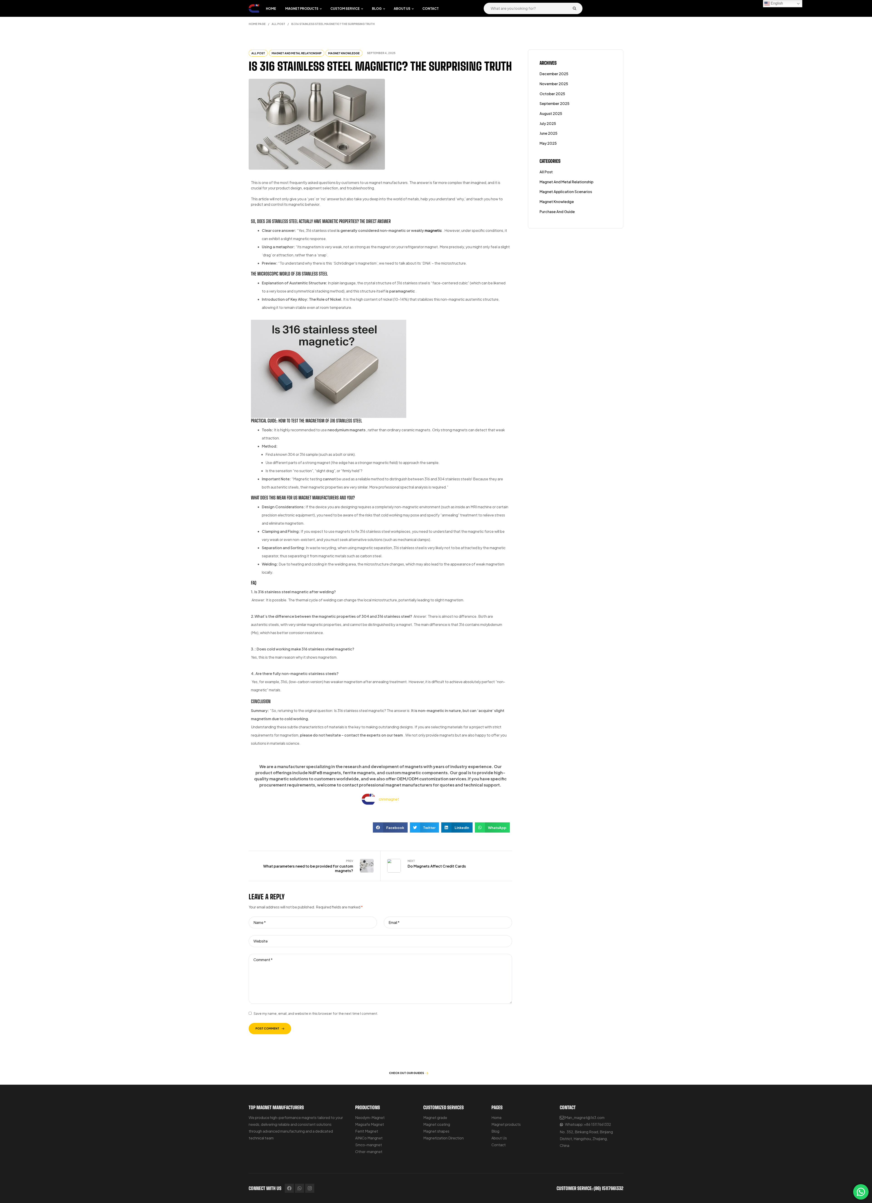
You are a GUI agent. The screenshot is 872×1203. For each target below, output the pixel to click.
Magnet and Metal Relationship (297, 53)
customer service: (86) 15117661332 (590, 1188)
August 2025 (551, 113)
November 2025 (554, 83)
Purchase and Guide (557, 211)
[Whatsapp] (299, 1188)
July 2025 (548, 123)
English (776, 3)
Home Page (257, 24)
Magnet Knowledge (344, 53)
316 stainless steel (282, 221)
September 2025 (555, 103)
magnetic (434, 230)
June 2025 (548, 133)
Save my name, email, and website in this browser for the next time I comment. (316, 1013)
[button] (390, 827)
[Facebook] (289, 1188)
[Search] (574, 8)
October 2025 (552, 93)
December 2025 (554, 73)
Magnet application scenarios (566, 191)
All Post (278, 24)
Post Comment (267, 1028)
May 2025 (548, 143)
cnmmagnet (389, 799)
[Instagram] (309, 1188)
